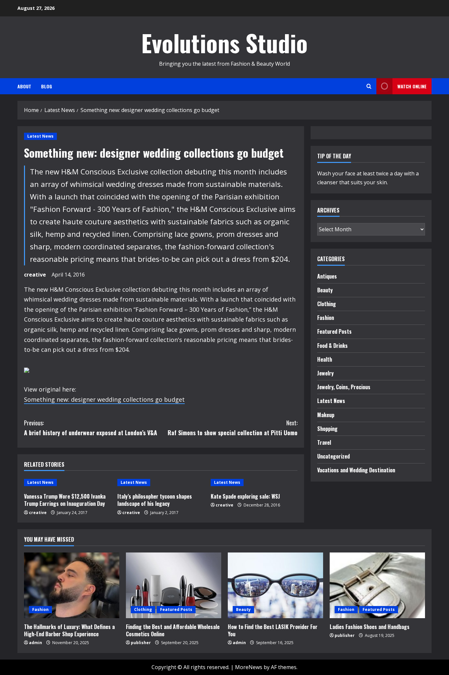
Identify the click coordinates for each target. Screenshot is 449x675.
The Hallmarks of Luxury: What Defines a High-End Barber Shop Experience (69, 630)
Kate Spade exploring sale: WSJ (245, 496)
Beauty (325, 290)
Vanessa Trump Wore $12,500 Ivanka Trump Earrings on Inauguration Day (65, 499)
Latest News (40, 136)
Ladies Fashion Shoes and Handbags (370, 627)
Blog (46, 86)
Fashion (325, 318)
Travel (324, 442)
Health (324, 359)
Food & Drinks (332, 345)
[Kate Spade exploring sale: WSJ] (254, 482)
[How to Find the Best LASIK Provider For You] (275, 585)
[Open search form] (368, 86)
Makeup (325, 415)
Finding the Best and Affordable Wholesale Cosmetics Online (173, 630)
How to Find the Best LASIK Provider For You (273, 630)
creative (35, 274)
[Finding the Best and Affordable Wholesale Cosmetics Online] (173, 585)
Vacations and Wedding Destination (356, 470)
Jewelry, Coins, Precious (343, 387)
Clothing (326, 304)
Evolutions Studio (224, 42)
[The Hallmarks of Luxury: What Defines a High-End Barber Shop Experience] (71, 585)
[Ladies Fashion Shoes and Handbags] (377, 585)
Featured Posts (334, 331)
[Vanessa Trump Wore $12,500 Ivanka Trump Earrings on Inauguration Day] (67, 482)
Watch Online (412, 86)
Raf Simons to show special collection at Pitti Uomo (232, 427)
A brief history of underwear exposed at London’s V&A (90, 427)
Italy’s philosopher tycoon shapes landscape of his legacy (154, 499)
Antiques (327, 276)
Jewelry (325, 373)
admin (35, 642)
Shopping (327, 429)
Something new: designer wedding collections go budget (104, 399)
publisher (141, 642)
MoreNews (248, 667)
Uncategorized (333, 456)
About (24, 86)
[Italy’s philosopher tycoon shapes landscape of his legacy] (160, 482)
